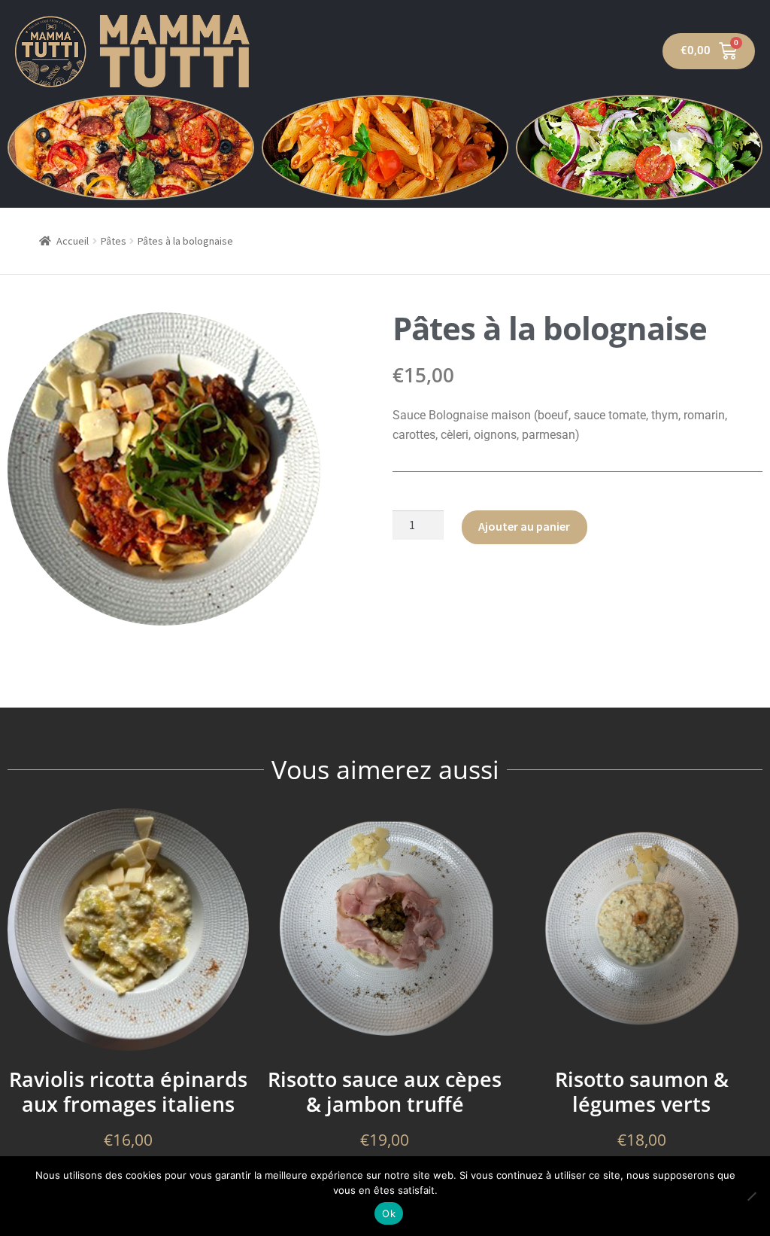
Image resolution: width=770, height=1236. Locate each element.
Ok (389, 1213)
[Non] (751, 1196)
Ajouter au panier (524, 526)
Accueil (72, 241)
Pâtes (113, 241)
